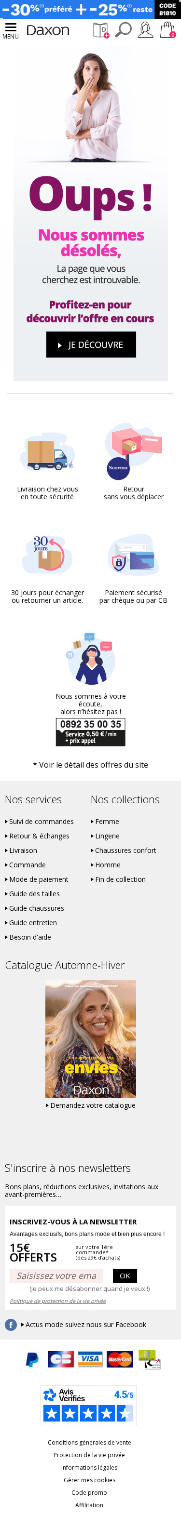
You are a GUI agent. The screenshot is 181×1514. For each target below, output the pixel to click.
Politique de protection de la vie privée (58, 1300)
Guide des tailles (34, 893)
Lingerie (107, 836)
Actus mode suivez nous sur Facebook (86, 1324)
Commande (27, 865)
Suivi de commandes (41, 821)
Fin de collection (120, 879)
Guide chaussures (36, 908)
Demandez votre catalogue (93, 1105)
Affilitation (89, 1505)
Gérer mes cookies (89, 1480)
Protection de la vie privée (89, 1455)
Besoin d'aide (30, 937)
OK (125, 1275)
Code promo (89, 1492)
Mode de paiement (39, 879)
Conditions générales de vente (89, 1442)
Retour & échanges (39, 836)
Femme (107, 821)
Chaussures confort (125, 850)
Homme (108, 865)
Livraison (23, 850)
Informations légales (89, 1467)
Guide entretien (33, 922)
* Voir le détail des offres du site (90, 764)
